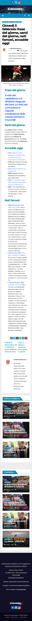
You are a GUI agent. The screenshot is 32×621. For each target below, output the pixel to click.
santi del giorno (17, 58)
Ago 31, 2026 (9, 489)
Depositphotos (21, 589)
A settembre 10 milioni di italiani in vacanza (15, 412)
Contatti (7, 617)
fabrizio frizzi (24, 53)
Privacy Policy (14, 617)
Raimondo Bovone (15, 48)
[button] (25, 15)
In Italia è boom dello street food (14, 451)
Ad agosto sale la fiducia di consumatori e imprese (15, 432)
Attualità (12, 21)
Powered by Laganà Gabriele (11, 615)
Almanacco (5, 21)
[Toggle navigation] (29, 15)
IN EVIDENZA (18, 21)
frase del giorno (13, 55)
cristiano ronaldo (16, 53)
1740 (20, 50)
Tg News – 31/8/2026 (14, 541)
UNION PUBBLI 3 (23, 615)
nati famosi (21, 55)
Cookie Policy (23, 617)
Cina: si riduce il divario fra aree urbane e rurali (22, 347)
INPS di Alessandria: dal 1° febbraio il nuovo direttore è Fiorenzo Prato (11, 347)
